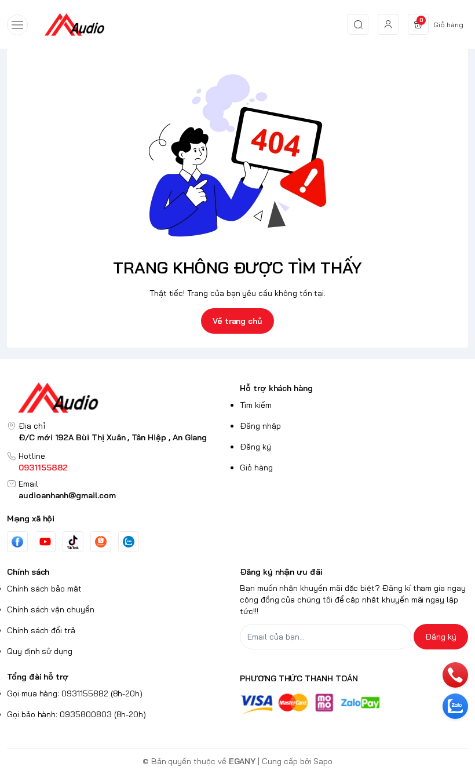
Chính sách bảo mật (44, 588)
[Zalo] (128, 541)
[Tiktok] (73, 542)
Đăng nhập (260, 426)
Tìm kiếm (256, 405)
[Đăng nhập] (388, 24)
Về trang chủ (237, 321)
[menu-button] (17, 24)
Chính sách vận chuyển (50, 609)
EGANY (242, 761)
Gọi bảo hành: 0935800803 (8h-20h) (76, 714)
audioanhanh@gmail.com (67, 495)
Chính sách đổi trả (41, 630)
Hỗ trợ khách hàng (276, 388)
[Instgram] (101, 541)
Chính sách (28, 572)
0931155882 (43, 467)
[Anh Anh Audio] (74, 24)
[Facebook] (17, 542)
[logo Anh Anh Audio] (121, 397)
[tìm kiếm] (358, 24)
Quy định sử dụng (39, 651)
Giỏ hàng (256, 467)
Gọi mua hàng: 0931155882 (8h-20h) (74, 693)
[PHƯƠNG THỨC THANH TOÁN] (354, 703)
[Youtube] (45, 542)
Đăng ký (255, 446)
